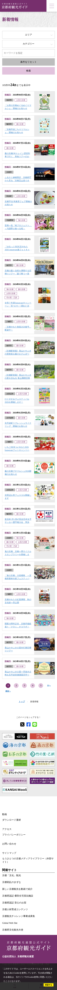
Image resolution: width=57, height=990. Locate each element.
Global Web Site (9, 923)
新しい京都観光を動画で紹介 (17, 889)
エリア (28, 34)
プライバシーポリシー (14, 834)
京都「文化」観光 (11, 875)
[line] (34, 724)
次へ (49, 685)
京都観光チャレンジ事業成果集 (18, 916)
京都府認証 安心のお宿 (14, 902)
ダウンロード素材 (11, 820)
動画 (4, 814)
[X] (22, 724)
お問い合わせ (9, 843)
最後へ (8, 691)
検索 (28, 70)
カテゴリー (28, 43)
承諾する (48, 985)
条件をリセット (28, 62)
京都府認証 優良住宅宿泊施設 (17, 895)
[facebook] (28, 724)
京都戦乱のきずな (11, 882)
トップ (22, 702)
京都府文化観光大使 (12, 929)
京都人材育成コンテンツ (15, 909)
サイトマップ (9, 853)
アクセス (7, 829)
